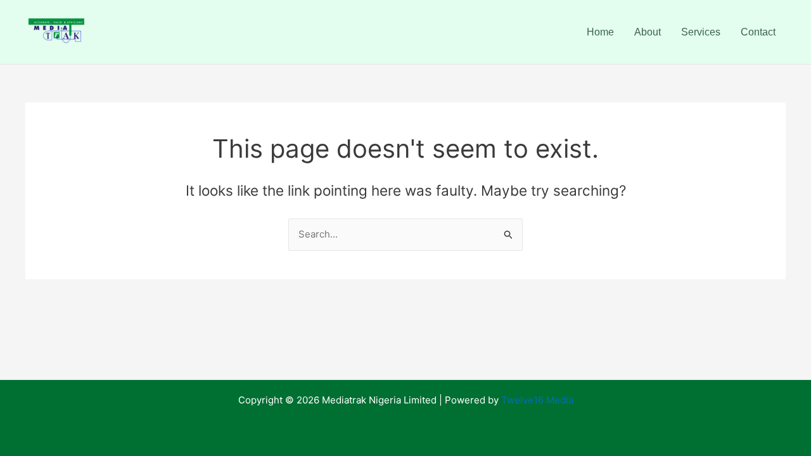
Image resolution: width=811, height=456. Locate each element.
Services (700, 32)
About (647, 32)
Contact (758, 32)
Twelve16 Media (537, 400)
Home (600, 32)
